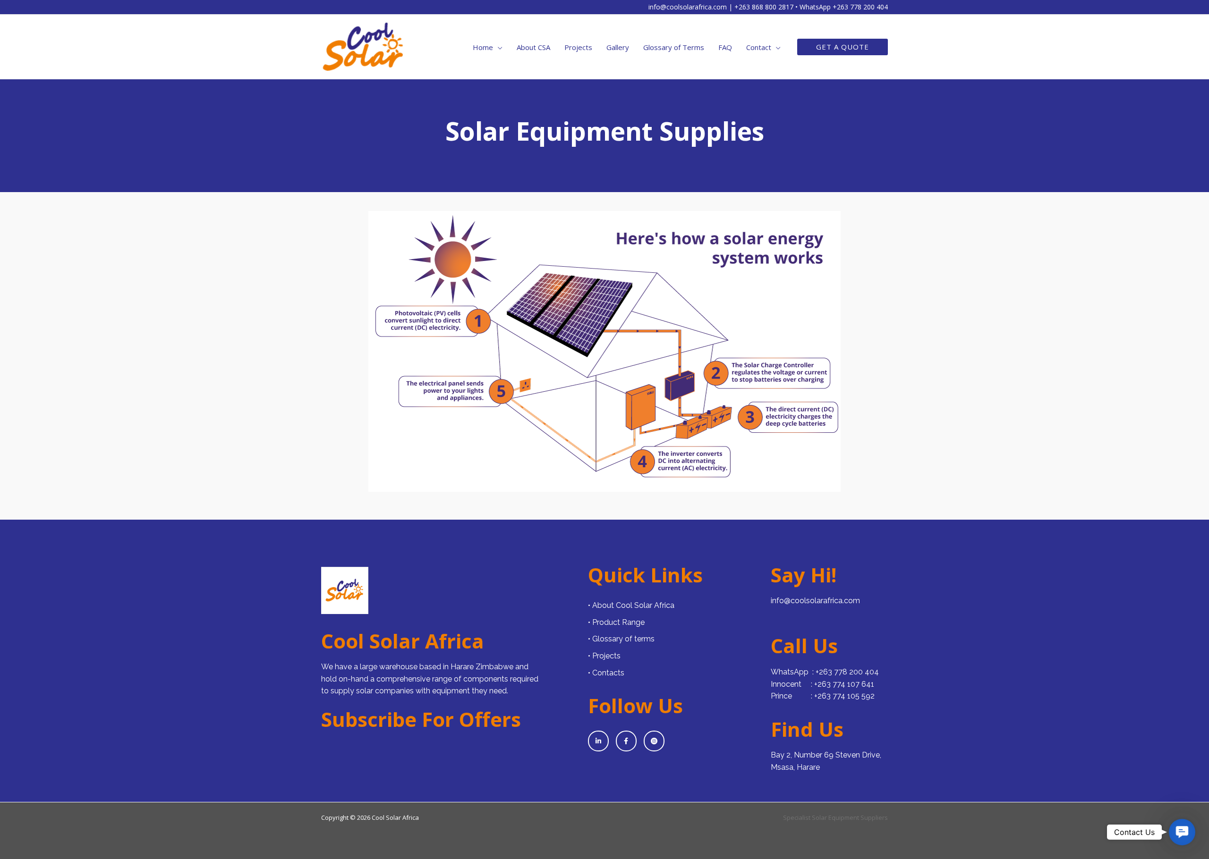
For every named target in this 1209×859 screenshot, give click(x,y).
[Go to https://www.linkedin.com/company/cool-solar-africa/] (598, 741)
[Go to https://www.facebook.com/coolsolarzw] (626, 741)
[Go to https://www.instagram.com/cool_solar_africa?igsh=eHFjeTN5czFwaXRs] (654, 741)
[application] (497, 47)
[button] (842, 47)
